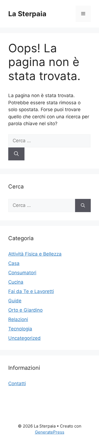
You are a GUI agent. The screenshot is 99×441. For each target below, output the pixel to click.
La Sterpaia (27, 14)
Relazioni (18, 319)
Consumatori (22, 272)
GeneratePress (49, 432)
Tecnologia (20, 329)
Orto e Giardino (25, 310)
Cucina (15, 282)
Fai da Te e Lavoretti (31, 291)
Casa (14, 263)
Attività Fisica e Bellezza (35, 254)
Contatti (17, 383)
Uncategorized (24, 338)
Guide (14, 300)
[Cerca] (16, 154)
